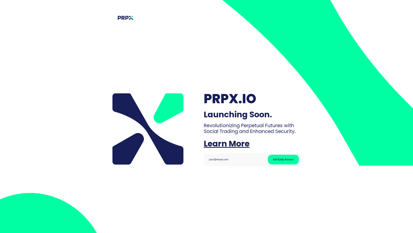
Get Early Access (283, 159)
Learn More (227, 143)
